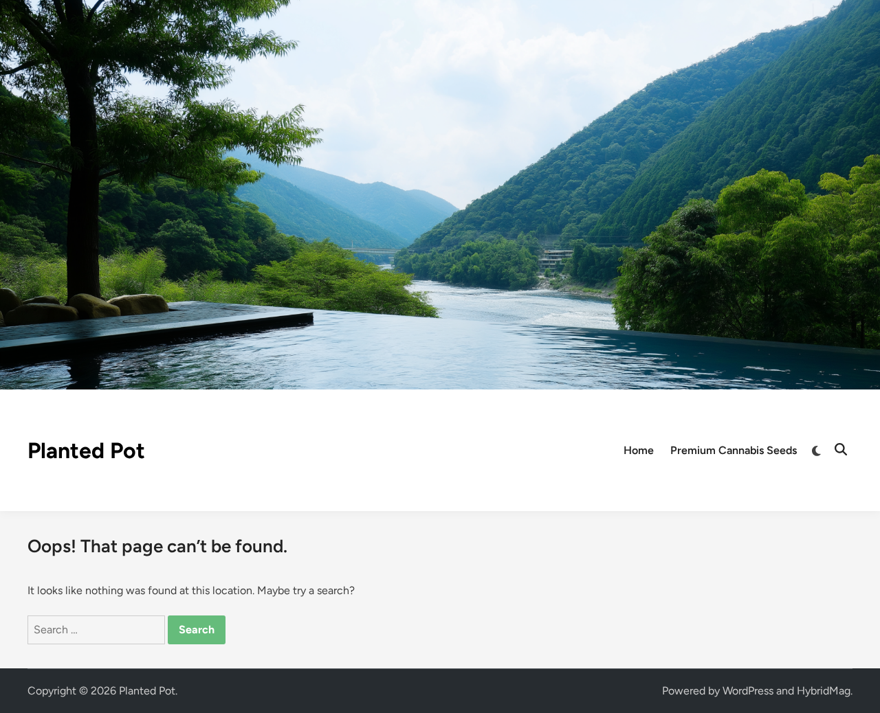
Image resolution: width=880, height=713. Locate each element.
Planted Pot (86, 451)
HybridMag (823, 690)
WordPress (748, 690)
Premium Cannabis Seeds (733, 450)
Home (639, 450)
